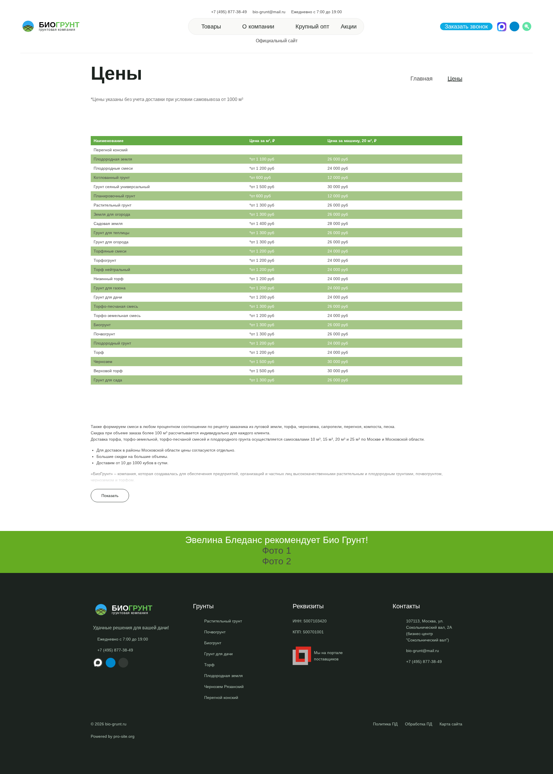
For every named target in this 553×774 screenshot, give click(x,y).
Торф (99, 352)
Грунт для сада (108, 380)
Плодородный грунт (112, 343)
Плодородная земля (113, 159)
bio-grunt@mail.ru (269, 11)
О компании (258, 26)
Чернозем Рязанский (224, 686)
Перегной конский (111, 150)
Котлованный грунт (112, 177)
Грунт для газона (110, 288)
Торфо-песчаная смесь (116, 306)
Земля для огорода (112, 214)
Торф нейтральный (112, 269)
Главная (421, 78)
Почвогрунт (104, 334)
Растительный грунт (112, 205)
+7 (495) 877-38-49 (229, 11)
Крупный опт (312, 26)
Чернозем (103, 361)
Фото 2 (276, 561)
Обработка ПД (418, 724)
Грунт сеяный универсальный (122, 186)
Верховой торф (108, 370)
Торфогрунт (105, 260)
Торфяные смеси (110, 251)
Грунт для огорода (111, 242)
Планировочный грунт (114, 196)
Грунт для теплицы (111, 232)
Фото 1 (276, 550)
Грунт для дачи (108, 297)
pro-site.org (124, 736)
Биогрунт (102, 324)
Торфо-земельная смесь (117, 315)
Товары (211, 26)
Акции (349, 26)
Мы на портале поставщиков (328, 655)
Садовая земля (108, 223)
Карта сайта (451, 724)
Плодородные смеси (113, 168)
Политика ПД (385, 724)
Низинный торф (109, 278)
